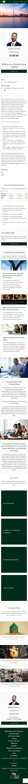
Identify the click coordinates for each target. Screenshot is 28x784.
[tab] (4, 196)
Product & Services (14, 741)
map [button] (5, 90)
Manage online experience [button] (14, 748)
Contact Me (14, 71)
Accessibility (14, 755)
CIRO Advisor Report (14, 736)
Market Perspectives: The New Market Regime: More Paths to (13, 275)
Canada (14, 765)
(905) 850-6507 (12, 82)
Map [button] (20, 719)
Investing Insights (14, 733)
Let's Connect (14, 243)
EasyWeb (14, 745)
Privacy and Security (14, 750)
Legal (14, 753)
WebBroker (14, 743)
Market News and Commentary (14, 731)
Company (14, 738)
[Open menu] (3, 1)
